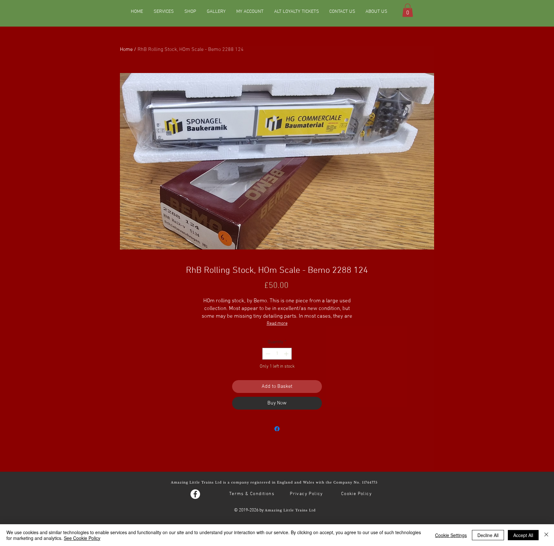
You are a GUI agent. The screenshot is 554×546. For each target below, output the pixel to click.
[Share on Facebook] (277, 429)
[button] (407, 10)
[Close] (546, 535)
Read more (277, 323)
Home (126, 49)
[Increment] (287, 353)
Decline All (488, 535)
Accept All (523, 535)
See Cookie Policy (82, 538)
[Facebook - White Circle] (195, 494)
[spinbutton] (277, 353)
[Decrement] (267, 353)
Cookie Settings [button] (451, 535)
